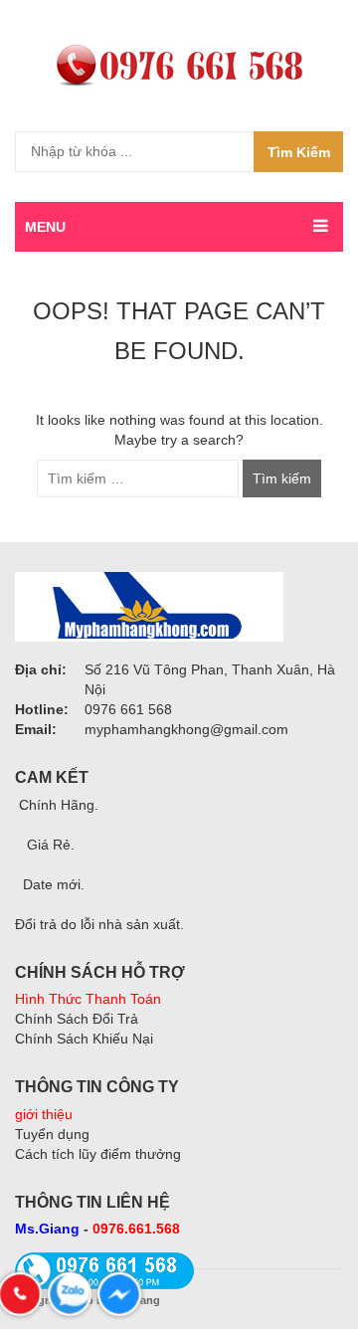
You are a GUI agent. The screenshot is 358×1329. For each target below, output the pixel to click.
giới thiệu (44, 1114)
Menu (45, 227)
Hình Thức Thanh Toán (88, 999)
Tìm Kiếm (299, 152)
